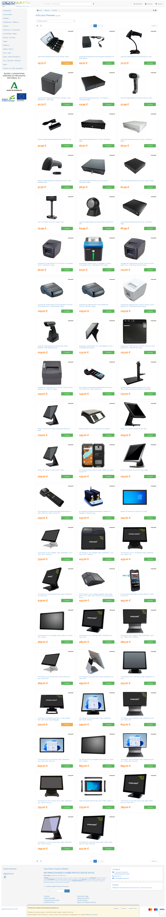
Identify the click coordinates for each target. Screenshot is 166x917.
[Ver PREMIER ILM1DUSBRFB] (55, 166)
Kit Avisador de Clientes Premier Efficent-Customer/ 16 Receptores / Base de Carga (95, 512)
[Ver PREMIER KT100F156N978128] (138, 538)
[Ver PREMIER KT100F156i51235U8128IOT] (55, 786)
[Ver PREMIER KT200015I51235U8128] (138, 786)
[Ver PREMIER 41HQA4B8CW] (138, 124)
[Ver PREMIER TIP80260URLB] (138, 249)
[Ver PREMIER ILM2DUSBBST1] (138, 83)
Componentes (7, 14)
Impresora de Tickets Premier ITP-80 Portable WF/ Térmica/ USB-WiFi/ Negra (94, 305)
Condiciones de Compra (51, 900)
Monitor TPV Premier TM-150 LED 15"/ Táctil (133, 428)
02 (98, 25)
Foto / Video (7, 53)
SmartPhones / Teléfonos (11, 22)
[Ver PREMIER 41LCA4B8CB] (96, 83)
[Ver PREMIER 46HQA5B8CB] (138, 207)
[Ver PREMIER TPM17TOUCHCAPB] (138, 455)
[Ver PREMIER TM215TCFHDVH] (138, 497)
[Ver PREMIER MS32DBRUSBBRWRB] (55, 331)
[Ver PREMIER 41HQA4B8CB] (96, 124)
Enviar (67, 891)
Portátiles (6, 18)
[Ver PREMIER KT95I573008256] (55, 703)
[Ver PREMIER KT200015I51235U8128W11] (96, 827)
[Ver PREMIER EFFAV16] (96, 497)
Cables (5, 41)
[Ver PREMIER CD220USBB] (55, 207)
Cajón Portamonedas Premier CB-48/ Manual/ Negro (53, 56)
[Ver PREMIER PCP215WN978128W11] (55, 745)
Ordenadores (7, 10)
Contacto (149, 4)
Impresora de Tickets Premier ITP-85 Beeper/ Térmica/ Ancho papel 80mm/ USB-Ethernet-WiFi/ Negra (95, 264)
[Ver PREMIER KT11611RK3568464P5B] (96, 579)
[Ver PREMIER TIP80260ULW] (138, 331)
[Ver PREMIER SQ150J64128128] (55, 662)
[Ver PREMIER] (55, 414)
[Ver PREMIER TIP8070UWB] (96, 290)
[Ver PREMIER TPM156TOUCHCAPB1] (55, 455)
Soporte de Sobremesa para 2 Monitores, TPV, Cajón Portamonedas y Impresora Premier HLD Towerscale (136, 388)
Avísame (67, 63)
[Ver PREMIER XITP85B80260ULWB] (96, 249)
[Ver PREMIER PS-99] (96, 42)
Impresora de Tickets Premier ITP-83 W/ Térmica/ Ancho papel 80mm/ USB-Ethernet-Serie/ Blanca (137, 305)
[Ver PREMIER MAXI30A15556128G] (96, 455)
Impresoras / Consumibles (11, 30)
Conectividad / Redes (10, 33)
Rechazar (123, 908)
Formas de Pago (82, 900)
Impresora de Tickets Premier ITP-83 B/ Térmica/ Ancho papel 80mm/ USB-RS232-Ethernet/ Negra (137, 264)
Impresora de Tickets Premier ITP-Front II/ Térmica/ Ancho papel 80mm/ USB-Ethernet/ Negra (138, 346)
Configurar (116, 908)
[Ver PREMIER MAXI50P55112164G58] (96, 373)
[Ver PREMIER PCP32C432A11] (96, 745)
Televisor (6, 26)
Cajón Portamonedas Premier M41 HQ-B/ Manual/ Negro (137, 180)
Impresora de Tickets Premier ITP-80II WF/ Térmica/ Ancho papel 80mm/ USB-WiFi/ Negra (55, 388)
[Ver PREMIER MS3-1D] (138, 42)
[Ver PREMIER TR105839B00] (96, 414)
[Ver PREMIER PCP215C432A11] (55, 621)
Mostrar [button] (154, 25)
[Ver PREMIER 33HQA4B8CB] (96, 166)
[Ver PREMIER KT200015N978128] (96, 621)
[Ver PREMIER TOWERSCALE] (138, 373)
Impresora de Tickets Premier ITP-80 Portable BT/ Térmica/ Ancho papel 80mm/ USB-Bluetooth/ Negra (55, 305)
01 (95, 25)
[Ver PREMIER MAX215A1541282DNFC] (138, 579)
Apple (5, 64)
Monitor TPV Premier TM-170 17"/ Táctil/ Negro (134, 470)
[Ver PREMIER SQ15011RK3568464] (55, 538)
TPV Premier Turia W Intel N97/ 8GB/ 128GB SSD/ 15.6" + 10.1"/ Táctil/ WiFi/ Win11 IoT (137, 760)
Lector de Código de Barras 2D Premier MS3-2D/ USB (136, 98)
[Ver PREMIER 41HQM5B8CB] (138, 166)
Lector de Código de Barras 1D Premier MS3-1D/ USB (136, 56)
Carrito (159, 4)
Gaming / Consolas (9, 37)
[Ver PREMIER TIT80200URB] (55, 249)
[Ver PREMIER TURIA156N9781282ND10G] (138, 703)
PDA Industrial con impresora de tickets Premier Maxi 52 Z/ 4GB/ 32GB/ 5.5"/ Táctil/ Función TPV (55, 512)
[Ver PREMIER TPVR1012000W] (96, 331)
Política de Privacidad (64, 882)
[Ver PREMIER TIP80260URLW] (138, 290)
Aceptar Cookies (133, 908)
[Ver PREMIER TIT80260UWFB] (55, 373)
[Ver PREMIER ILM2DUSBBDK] (96, 207)
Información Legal (82, 896)
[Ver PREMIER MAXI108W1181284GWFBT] (96, 786)
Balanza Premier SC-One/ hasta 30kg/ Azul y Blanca (94, 428)
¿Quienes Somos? (49, 902)
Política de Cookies (91, 914)
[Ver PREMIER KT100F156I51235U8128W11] (55, 827)
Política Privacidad (49, 898)
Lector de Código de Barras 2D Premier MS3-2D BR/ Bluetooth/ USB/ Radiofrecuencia (53, 346)
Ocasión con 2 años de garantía (13, 68)
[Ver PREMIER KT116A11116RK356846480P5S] (96, 538)
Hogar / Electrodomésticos (11, 57)
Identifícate (138, 4)
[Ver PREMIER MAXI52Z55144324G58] (55, 497)
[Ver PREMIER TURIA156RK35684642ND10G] (138, 621)
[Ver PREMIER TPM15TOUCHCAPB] (138, 414)
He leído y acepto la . (57, 886)
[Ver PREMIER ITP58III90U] (55, 83)
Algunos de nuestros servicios (86, 902)
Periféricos (6, 45)
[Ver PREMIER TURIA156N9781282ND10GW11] (138, 745)
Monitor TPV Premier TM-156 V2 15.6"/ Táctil (51, 470)
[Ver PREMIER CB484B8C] (55, 42)
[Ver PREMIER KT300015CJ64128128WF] (96, 662)
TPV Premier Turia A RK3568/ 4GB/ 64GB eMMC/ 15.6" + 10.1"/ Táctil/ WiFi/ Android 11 (137, 636)
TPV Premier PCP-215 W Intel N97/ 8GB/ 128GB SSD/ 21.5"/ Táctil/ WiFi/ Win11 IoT (54, 760)
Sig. (102, 25)
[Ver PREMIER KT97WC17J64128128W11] (96, 703)
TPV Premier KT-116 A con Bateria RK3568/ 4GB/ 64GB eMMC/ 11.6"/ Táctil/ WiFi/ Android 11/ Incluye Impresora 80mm (96, 595)
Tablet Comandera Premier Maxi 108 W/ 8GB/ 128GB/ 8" (96, 801)
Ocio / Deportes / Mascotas (12, 60)
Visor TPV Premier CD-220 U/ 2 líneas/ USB (50, 222)
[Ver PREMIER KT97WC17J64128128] (138, 662)
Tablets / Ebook (8, 49)
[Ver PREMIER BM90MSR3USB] (55, 124)
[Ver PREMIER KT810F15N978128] (55, 579)
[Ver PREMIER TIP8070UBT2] (55, 290)
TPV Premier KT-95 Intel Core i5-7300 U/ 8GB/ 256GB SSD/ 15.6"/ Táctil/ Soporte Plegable (54, 719)
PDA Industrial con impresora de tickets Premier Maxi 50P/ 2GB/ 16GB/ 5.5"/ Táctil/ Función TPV (96, 388)
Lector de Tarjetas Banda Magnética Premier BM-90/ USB (54, 139)
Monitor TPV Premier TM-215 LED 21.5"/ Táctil (134, 511)
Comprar (108, 63)
